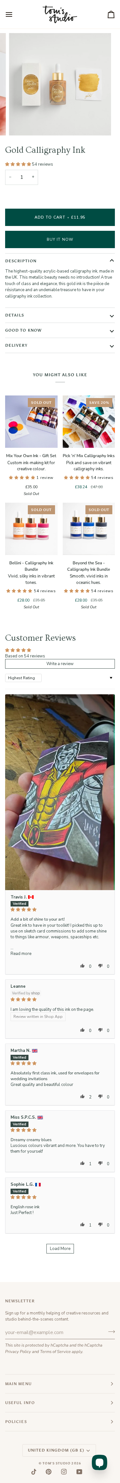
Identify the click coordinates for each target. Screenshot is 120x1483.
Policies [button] (16, 1421)
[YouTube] (79, 1472)
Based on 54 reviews (25, 656)
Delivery (16, 345)
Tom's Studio (56, 1463)
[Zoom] (21, 123)
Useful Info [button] (20, 1403)
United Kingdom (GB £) (56, 1450)
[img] (60, 909)
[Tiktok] (33, 1472)
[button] (18, 164)
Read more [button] (21, 954)
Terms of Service (55, 1352)
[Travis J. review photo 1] (60, 792)
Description (20, 261)
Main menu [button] (18, 1384)
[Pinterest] (49, 1472)
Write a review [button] (60, 664)
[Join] (109, 1332)
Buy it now (60, 239)
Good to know (23, 330)
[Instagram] (64, 1472)
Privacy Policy (18, 1352)
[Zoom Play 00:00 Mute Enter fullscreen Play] (60, 84)
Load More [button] (60, 1249)
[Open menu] (14, 14)
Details (14, 315)
